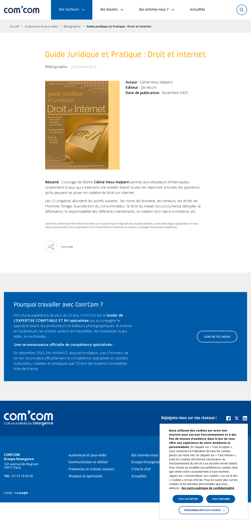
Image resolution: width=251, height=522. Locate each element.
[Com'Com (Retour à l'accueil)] (21, 10)
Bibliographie (72, 26)
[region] (125, 26)
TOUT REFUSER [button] (221, 499)
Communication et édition (88, 462)
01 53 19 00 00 (22, 476)
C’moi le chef (141, 469)
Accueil (14, 26)
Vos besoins (109, 10)
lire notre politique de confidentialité (208, 488)
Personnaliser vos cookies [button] (202, 510)
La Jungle (21, 493)
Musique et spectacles (85, 476)
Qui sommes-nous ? (154, 10)
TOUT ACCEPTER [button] (188, 499)
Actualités (197, 10)
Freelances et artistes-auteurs (91, 469)
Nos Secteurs (69, 10)
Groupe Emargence (145, 462)
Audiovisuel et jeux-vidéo (41, 26)
